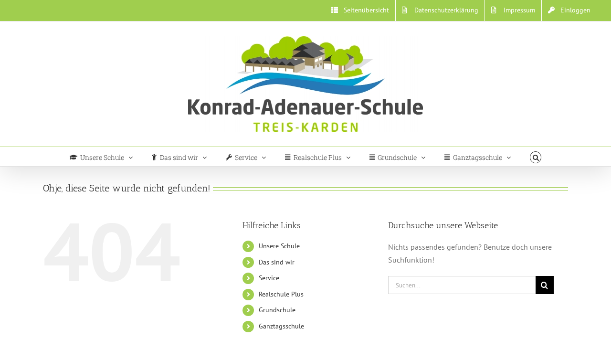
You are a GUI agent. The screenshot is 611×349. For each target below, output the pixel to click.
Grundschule (277, 310)
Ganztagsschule (281, 326)
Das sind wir (277, 262)
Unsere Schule (279, 246)
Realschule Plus (281, 294)
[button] (536, 156)
